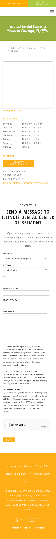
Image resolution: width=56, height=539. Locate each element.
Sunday (16, 146)
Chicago (14, 50)
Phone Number (10, 300)
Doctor (7, 265)
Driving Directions (12, 110)
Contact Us (45, 48)
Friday (23, 139)
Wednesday (23, 131)
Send (9, 440)
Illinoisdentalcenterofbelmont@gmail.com (25, 182)
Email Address (10, 288)
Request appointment (18, 163)
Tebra (41, 527)
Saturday (23, 142)
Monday (23, 123)
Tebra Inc (27, 466)
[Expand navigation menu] (51, 12)
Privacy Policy (43, 466)
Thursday (23, 135)
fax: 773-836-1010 (13, 178)
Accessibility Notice (40, 473)
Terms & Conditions (16, 473)
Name (6, 276)
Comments (8, 311)
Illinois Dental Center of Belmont (21, 48)
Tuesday (23, 127)
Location (7, 253)
